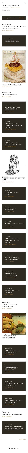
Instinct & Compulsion (11, 85)
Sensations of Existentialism (11, 275)
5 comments (11, 404)
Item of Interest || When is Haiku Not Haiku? (12, 240)
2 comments (11, 43)
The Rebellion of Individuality (12, 368)
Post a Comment (9, 30)
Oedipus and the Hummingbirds (9, 337)
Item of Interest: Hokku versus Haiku (13, 143)
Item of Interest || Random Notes (12, 351)
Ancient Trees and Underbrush (10, 305)
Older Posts (22, 439)
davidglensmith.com (15, 7)
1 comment (8, 96)
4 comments (11, 261)
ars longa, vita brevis (10, 5)
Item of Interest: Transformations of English (13, 126)
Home (4, 10)
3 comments (11, 111)
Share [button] (3, 30)
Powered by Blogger (15, 448)
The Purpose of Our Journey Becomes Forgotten (13, 27)
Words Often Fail (12, 41)
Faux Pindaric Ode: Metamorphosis (12, 108)
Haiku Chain (10, 209)
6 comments (11, 371)
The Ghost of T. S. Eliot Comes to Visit (14, 385)
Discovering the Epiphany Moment (12, 258)
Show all (21, 18)
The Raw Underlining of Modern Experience (14, 428)
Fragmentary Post (10, 94)
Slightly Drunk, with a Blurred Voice (14, 401)
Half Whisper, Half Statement (12, 291)
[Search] (25, 2)
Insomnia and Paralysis (12, 414)
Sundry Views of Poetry (14, 224)
